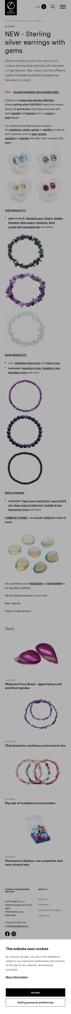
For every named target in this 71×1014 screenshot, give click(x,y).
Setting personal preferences (35, 1002)
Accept (35, 992)
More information (17, 977)
